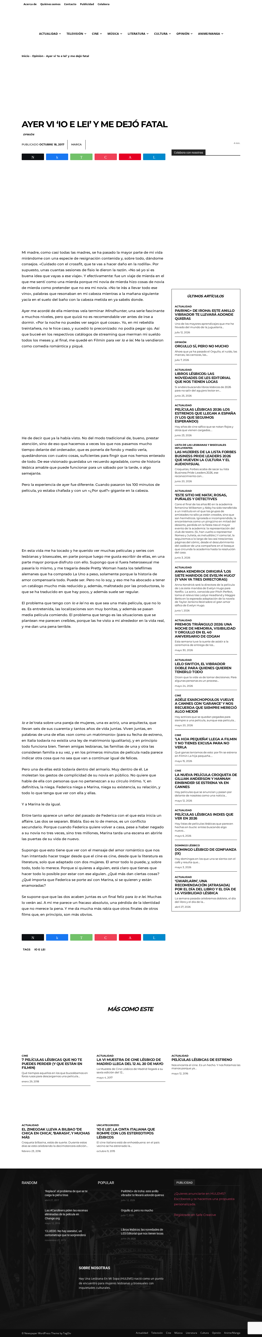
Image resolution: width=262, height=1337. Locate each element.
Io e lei (39, 949)
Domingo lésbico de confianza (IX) (205, 851)
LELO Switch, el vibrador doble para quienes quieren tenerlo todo (203, 668)
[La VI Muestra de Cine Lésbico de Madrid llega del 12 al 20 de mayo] (131, 1034)
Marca (76, 144)
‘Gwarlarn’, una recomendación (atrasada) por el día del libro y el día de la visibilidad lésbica (205, 887)
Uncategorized (108, 1125)
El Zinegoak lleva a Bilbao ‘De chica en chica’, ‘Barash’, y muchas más (56, 1133)
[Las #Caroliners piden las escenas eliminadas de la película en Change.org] (32, 1215)
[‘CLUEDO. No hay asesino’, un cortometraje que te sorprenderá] (32, 1236)
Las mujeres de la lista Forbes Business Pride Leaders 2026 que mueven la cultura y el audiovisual (205, 458)
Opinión (37, 56)
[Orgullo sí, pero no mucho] (108, 1215)
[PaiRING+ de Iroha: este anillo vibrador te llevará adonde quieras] (108, 1196)
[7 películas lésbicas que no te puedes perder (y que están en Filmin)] (56, 1034)
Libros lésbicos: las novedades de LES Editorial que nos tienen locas (202, 378)
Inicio (25, 56)
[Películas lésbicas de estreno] (206, 1034)
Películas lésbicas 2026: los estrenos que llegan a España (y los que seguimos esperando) (205, 415)
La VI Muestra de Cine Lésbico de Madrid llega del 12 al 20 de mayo (130, 1062)
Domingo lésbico (187, 845)
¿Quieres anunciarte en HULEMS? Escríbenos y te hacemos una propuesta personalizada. (204, 1199)
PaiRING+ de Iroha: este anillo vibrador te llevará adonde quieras (204, 315)
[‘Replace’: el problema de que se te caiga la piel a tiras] (32, 1196)
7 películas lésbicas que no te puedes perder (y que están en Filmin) (52, 1064)
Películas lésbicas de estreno (202, 1060)
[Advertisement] (131, 88)
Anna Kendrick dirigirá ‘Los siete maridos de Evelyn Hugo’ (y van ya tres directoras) (205, 575)
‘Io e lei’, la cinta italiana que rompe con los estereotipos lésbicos (126, 1133)
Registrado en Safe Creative (195, 1215)
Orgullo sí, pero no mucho (202, 346)
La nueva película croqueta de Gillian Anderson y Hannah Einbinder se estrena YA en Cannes (206, 781)
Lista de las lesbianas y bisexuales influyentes (200, 446)
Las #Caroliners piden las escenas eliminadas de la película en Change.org (66, 1214)
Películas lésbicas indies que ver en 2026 (204, 816)
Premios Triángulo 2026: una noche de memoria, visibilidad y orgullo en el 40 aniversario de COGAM (205, 630)
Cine (178, 695)
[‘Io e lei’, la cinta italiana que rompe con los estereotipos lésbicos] (131, 1104)
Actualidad (183, 306)
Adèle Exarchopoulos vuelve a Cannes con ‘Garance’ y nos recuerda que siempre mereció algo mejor (206, 706)
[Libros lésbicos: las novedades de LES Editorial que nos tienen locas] (108, 1235)
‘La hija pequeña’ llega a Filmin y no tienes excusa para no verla (206, 743)
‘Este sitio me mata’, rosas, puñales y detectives (201, 497)
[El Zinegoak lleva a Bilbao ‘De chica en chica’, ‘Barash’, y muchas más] (56, 1104)
